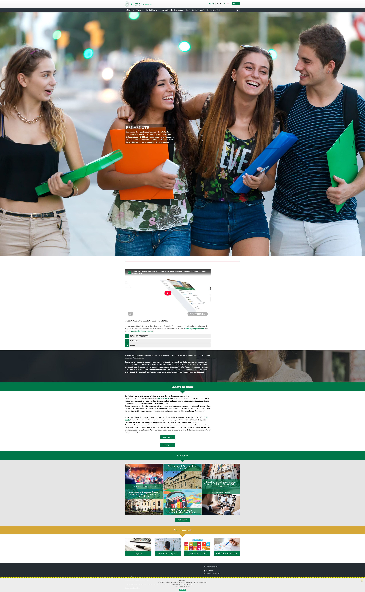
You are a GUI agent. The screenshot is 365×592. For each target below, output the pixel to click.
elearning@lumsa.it (213, 573)
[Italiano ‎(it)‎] (225, 3)
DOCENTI (133, 345)
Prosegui (182, 589)
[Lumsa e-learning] (138, 4)
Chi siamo (130, 10)
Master (139, 10)
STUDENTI (134, 341)
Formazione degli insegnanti (172, 10)
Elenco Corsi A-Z (213, 10)
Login (236, 3)
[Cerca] (238, 10)
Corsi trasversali (198, 10)
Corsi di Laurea (151, 10)
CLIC (187, 10)
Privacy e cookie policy (182, 586)
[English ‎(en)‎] (228, 3)
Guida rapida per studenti (194, 329)
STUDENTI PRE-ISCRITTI (139, 336)
